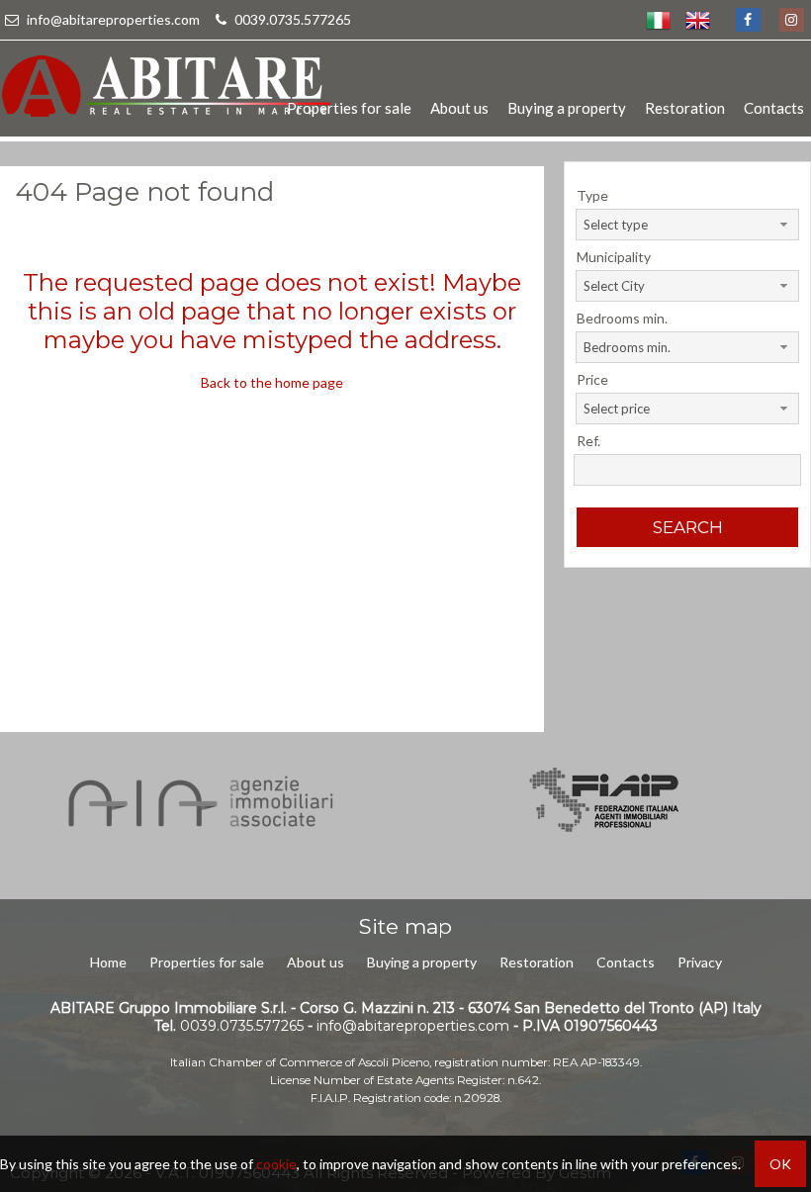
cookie (276, 1163)
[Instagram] (790, 20)
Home (108, 962)
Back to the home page (272, 382)
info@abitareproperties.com (113, 19)
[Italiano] (657, 20)
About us (459, 108)
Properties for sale (349, 108)
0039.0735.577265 (291, 19)
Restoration (685, 108)
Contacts (774, 108)
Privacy (699, 962)
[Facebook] (747, 20)
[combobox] (687, 224)
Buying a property (566, 108)
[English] (697, 20)
